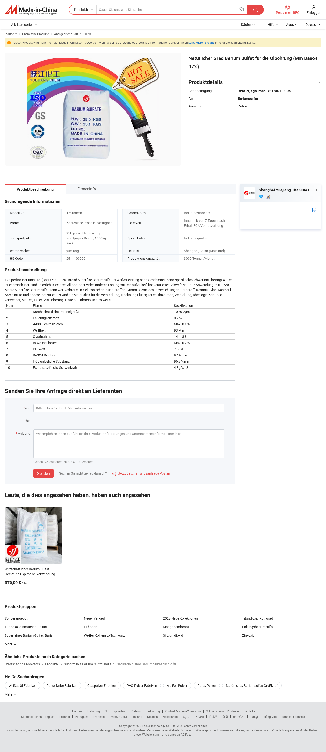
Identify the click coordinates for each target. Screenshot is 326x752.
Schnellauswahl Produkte (222, 711)
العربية (186, 717)
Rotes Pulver (206, 685)
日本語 (213, 717)
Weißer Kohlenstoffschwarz (104, 635)
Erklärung (93, 711)
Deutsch (152, 717)
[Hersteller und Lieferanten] (31, 10)
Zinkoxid (248, 635)
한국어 (199, 717)
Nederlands (170, 717)
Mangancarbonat (176, 627)
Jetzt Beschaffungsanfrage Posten (141, 473)
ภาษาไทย (239, 717)
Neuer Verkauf (94, 618)
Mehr (9, 694)
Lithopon (90, 627)
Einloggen (314, 12)
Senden (43, 473)
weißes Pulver (177, 685)
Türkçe (254, 717)
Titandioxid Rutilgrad (257, 618)
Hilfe (271, 24)
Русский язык (118, 717)
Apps (290, 24)
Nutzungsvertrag (115, 711)
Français (99, 717)
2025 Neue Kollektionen (180, 618)
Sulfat (87, 34)
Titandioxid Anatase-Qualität (26, 627)
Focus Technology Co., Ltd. (159, 726)
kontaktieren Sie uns (201, 42)
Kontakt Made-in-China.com (183, 711)
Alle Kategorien (22, 24)
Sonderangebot (16, 618)
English (49, 717)
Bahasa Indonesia (293, 717)
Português (81, 717)
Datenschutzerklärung (145, 711)
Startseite (11, 34)
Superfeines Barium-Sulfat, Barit (28, 635)
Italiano (137, 717)
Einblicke (249, 711)
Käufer (246, 24)
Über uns (76, 711)
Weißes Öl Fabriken (23, 685)
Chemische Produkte (35, 34)
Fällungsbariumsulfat (258, 627)
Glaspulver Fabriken (102, 685)
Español (64, 717)
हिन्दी (225, 717)
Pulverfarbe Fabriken (62, 685)
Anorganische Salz (66, 34)
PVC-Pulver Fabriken (142, 685)
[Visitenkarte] (314, 209)
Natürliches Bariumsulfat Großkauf (252, 685)
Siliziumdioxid (173, 635)
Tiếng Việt (270, 717)
